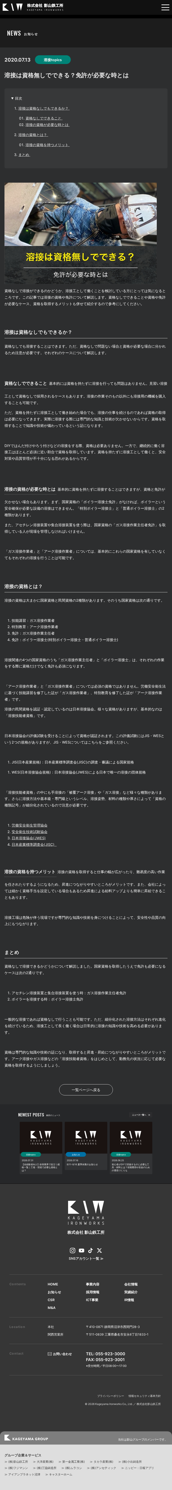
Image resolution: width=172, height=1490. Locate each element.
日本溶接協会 (29, 838)
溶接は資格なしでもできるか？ (44, 108)
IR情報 (129, 1300)
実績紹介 (131, 1292)
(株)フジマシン (18, 1468)
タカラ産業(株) (103, 1461)
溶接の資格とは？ (33, 135)
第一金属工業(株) (73, 1461)
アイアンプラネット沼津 (24, 1474)
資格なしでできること (44, 118)
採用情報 (92, 1292)
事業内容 (92, 1284)
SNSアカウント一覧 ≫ (86, 1258)
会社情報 (131, 1284)
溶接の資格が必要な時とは (48, 124)
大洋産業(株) (45, 1461)
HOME (53, 1284)
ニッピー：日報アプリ (139, 1468)
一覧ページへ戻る (86, 1090)
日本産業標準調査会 (33, 844)
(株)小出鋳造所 (132, 1461)
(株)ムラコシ (73, 1468)
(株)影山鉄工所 (18, 1461)
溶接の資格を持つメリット (48, 145)
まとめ (24, 154)
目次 (18, 98)
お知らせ (54, 1292)
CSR (51, 1300)
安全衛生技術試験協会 (29, 831)
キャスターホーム (60, 1474)
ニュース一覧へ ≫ (141, 1115)
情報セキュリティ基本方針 (145, 1396)
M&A (52, 1308)
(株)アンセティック (103, 1468)
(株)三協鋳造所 (46, 1468)
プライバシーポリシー (110, 1396)
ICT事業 (92, 1300)
